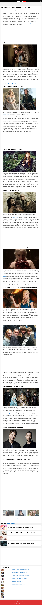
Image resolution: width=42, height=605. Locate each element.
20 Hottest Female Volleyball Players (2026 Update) (21, 575)
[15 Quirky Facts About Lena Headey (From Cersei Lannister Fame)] (20, 513)
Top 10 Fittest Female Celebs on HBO (17, 538)
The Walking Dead (13, 413)
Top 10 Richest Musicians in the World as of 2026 (20, 527)
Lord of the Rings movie (29, 23)
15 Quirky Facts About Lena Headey (15, 83)
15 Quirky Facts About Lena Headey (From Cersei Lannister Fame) (20, 518)
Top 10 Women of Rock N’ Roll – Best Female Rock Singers (23, 532)
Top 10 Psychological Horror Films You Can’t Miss (21, 543)
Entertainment (10, 523)
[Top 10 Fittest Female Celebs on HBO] (3, 538)
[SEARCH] (41, 1)
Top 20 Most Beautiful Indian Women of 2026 (19, 572)
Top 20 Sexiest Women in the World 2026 (19, 595)
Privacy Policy (16, 603)
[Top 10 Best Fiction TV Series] (8, 513)
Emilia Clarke (6, 114)
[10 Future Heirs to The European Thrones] (33, 513)
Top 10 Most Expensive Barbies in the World (19, 578)
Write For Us (26, 603)
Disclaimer (21, 603)
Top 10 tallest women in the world (17, 581)
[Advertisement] (21, 34)
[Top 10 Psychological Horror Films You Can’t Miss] (3, 543)
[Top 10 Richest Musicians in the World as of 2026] (3, 527)
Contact (30, 603)
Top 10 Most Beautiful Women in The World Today (20, 569)
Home (12, 603)
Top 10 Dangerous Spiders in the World (18, 584)
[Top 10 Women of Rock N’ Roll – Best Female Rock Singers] (3, 533)
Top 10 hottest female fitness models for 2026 (20, 587)
